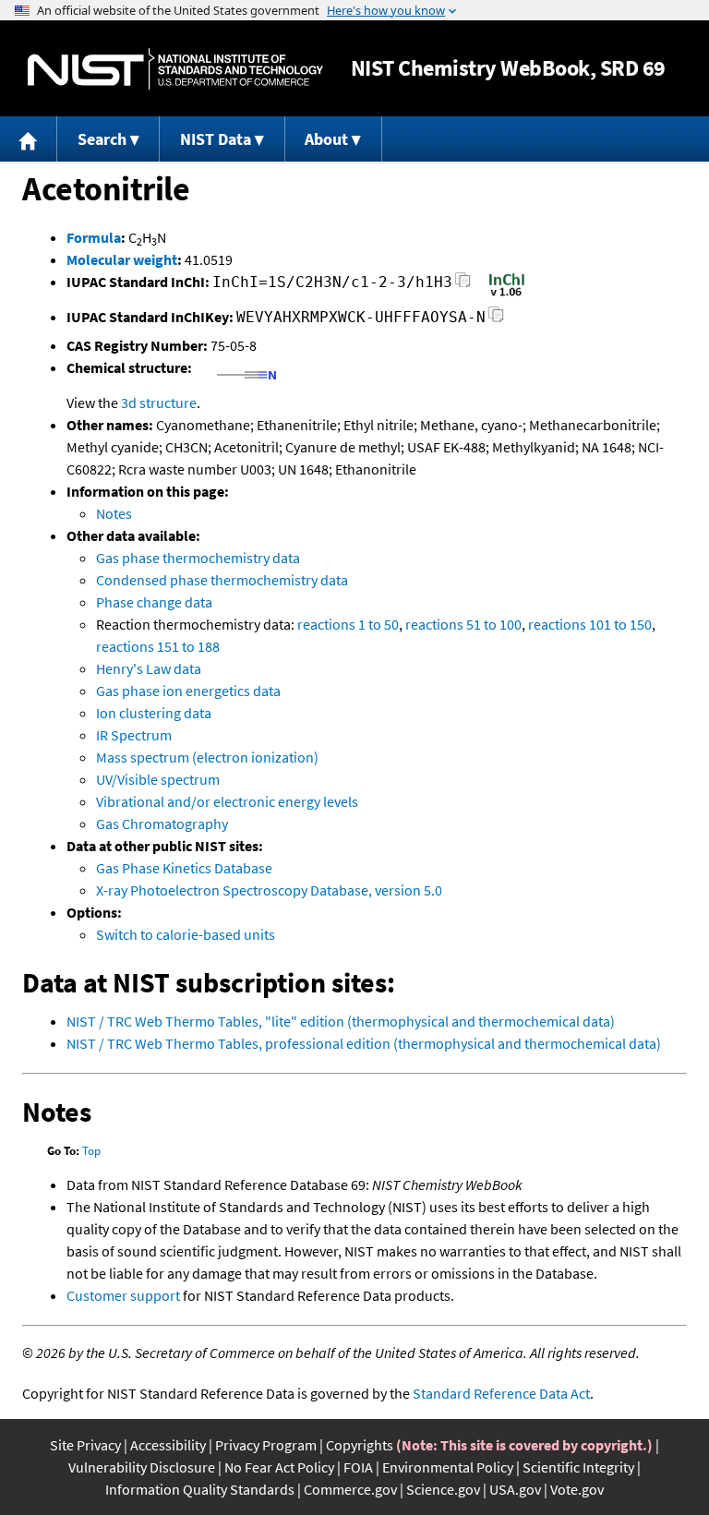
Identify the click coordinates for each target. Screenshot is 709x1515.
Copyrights (359, 1445)
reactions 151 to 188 (158, 646)
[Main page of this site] (28, 139)
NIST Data (215, 139)
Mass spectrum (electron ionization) (207, 757)
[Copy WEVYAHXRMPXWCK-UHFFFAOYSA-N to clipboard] (496, 320)
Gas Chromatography (162, 823)
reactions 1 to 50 (348, 624)
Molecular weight (121, 259)
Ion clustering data (153, 712)
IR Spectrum (134, 735)
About (326, 139)
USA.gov (515, 1489)
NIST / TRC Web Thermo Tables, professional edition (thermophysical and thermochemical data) (363, 1043)
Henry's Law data (148, 668)
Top (91, 1151)
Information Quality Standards (199, 1489)
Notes (114, 513)
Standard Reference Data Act (501, 1393)
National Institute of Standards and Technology (175, 69)
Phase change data (154, 602)
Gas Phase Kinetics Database (184, 868)
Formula (93, 237)
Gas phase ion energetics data (188, 690)
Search (102, 139)
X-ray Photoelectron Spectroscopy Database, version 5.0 (269, 890)
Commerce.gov (350, 1489)
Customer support (123, 1295)
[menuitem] (28, 139)
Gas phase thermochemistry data (198, 557)
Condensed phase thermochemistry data (222, 580)
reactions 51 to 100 (463, 624)
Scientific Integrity (578, 1467)
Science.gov (443, 1489)
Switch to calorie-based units (185, 934)
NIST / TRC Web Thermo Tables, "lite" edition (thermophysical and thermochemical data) (340, 1021)
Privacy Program (266, 1445)
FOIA (358, 1467)
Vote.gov (577, 1489)
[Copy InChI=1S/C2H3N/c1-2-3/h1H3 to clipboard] (463, 285)
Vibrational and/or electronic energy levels (227, 801)
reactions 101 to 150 (590, 624)
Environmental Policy (447, 1467)
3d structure (159, 402)
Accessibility (168, 1445)
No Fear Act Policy (279, 1467)
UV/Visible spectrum (158, 779)
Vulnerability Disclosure (141, 1467)
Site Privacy (85, 1445)
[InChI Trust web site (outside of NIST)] (507, 294)
